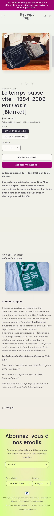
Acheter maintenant (27, 164)
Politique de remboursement (31, 501)
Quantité (6, 142)
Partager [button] (9, 407)
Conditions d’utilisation (40, 505)
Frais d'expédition (8, 122)
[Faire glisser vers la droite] (33, 84)
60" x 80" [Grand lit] (15, 136)
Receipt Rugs (14, 498)
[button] (3, 16)
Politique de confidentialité (17, 505)
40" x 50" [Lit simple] (15, 131)
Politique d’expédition (28, 509)
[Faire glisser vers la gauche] (21, 84)
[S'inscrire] (46, 465)
